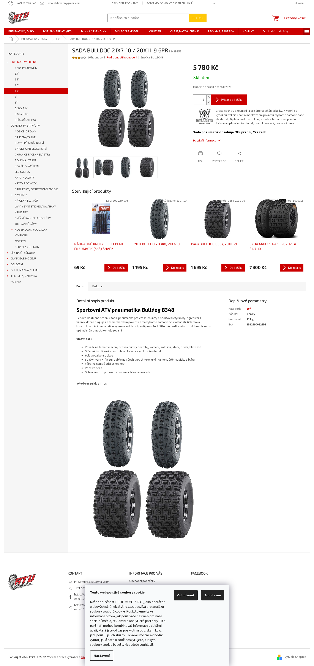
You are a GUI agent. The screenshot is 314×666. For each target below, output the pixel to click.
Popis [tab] (80, 286)
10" (17, 91)
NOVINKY (16, 282)
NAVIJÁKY (21, 195)
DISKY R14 (21, 108)
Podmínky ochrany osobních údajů (170, 3)
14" (17, 79)
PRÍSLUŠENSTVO (25, 120)
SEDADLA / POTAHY (27, 247)
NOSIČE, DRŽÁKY (25, 131)
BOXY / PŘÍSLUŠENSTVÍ (29, 143)
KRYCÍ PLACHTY (25, 178)
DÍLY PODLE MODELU (23, 258)
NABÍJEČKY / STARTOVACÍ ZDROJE (36, 189)
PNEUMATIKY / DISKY (23, 62)
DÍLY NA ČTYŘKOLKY (23, 253)
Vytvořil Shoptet (295, 657)
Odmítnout (185, 595)
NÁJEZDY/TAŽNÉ (25, 137)
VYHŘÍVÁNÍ (21, 235)
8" (16, 103)
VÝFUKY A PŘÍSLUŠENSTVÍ (31, 149)
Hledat (198, 18)
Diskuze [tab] (97, 286)
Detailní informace (204, 140)
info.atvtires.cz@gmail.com (91, 582)
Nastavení (102, 655)
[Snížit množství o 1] (208, 102)
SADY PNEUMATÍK (26, 68)
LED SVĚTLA (22, 172)
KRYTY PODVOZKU (26, 183)
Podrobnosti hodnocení (122, 58)
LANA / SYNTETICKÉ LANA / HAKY (35, 206)
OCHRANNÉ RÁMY (26, 224)
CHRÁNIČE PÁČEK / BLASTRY (32, 154)
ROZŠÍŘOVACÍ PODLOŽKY (31, 230)
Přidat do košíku (232, 99)
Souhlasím (212, 595)
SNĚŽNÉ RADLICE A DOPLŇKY (33, 218)
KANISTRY (21, 212)
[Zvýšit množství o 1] (208, 97)
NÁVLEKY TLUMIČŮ (26, 201)
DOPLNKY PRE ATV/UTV (25, 126)
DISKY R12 (21, 114)
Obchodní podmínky (125, 3)
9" (16, 97)
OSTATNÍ (20, 241)
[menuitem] (21, 31)
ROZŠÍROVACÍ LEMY (27, 166)
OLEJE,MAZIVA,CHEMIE (25, 270)
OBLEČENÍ (17, 264)
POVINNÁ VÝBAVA (25, 160)
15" (17, 74)
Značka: (151, 57)
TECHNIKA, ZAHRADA (24, 276)
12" (17, 85)
